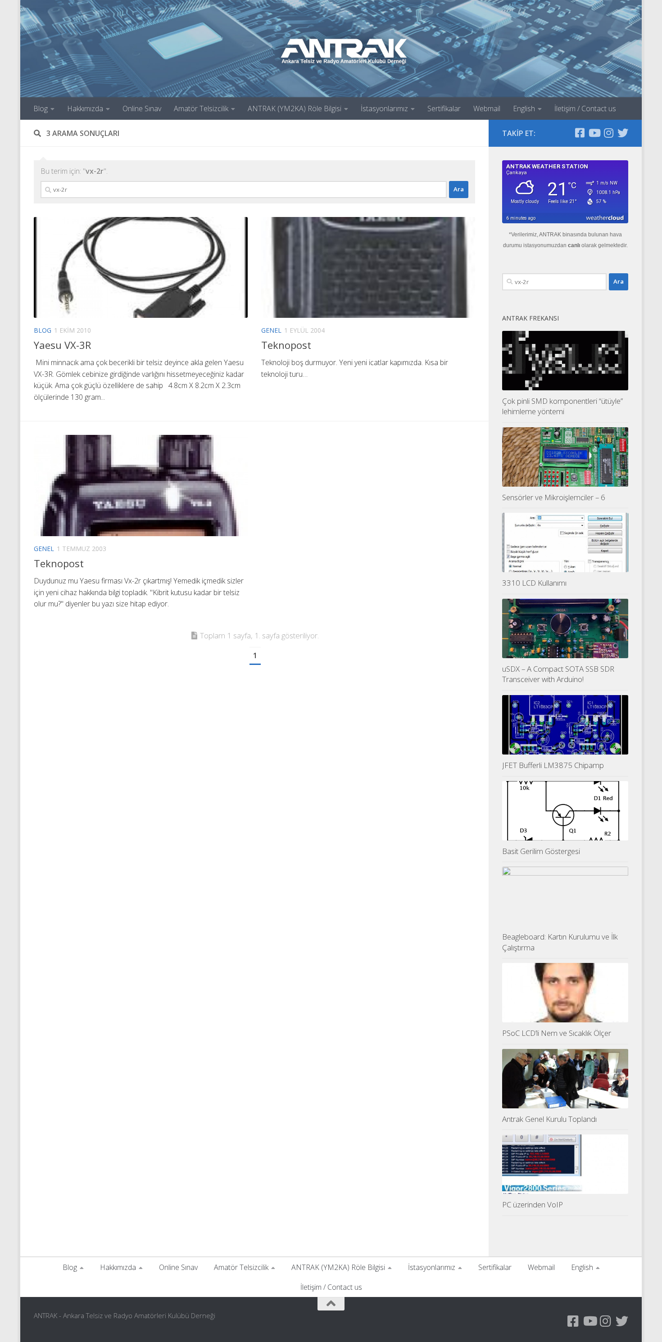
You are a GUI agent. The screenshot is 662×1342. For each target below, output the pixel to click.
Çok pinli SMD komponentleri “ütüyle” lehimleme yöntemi (562, 406)
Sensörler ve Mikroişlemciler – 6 (553, 497)
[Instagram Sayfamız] (608, 132)
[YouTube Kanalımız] (594, 132)
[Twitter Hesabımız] (622, 132)
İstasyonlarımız (384, 108)
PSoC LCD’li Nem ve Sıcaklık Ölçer (556, 1033)
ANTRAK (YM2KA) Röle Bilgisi (294, 108)
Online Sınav (141, 108)
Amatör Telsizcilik (201, 108)
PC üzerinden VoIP (532, 1204)
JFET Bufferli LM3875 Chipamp (553, 765)
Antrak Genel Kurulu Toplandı (549, 1119)
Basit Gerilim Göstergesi (541, 851)
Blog (40, 108)
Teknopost (286, 345)
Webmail (486, 108)
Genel (271, 330)
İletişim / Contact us (585, 108)
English (524, 108)
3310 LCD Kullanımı (534, 583)
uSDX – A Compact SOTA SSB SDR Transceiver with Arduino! (558, 674)
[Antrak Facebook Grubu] (579, 132)
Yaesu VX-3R (62, 345)
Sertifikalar (444, 108)
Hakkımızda (85, 108)
